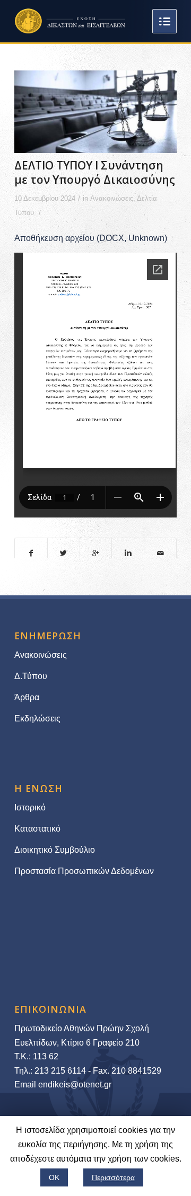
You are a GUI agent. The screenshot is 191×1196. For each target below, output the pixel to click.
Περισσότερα (113, 1177)
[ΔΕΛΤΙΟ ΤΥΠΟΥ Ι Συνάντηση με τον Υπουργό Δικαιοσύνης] (95, 111)
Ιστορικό (30, 807)
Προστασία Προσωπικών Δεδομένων (84, 871)
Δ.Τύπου (30, 676)
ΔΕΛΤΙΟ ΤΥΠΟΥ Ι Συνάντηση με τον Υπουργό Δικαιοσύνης (94, 172)
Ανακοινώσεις (111, 198)
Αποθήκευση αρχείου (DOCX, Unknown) (90, 238)
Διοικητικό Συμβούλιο (54, 849)
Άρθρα (26, 697)
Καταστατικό (38, 828)
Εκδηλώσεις (37, 718)
